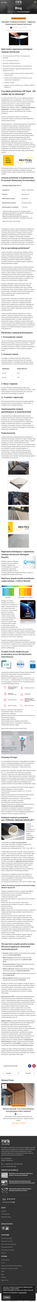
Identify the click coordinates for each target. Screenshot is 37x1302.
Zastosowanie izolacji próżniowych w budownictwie (17, 66)
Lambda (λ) (5, 190)
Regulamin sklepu (6, 1217)
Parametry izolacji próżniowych (11, 63)
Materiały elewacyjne (23, 11)
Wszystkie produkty (7, 1247)
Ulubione (3, 1211)
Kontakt (3, 1277)
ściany (28, 148)
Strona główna (11, 11)
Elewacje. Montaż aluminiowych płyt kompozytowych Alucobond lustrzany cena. (22, 1182)
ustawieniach (22, 1292)
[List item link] (18, 1166)
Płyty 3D (3, 1253)
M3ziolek (15, 27)
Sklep (2, 1271)
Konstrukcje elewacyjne (7, 1250)
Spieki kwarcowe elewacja (8, 1244)
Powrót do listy (18, 1073)
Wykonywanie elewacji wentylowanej (11, 1265)
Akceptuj (7, 1297)
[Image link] (5, 1142)
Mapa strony (4, 1280)
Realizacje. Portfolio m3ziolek (9, 1268)
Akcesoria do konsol (7, 1241)
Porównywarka (5, 1214)
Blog (2, 1274)
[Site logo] (18, 2)
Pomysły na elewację (18, 1105)
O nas (3, 1262)
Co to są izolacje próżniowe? (11, 60)
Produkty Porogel (9, 82)
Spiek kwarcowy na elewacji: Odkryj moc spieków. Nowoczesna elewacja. (21, 1174)
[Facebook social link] (29, 1066)
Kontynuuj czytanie (18, 1123)
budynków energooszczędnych (24, 425)
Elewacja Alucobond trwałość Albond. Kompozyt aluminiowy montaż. (20, 1189)
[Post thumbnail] (4, 1175)
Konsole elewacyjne (6, 1238)
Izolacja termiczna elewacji (10, 1066)
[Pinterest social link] (34, 1066)
